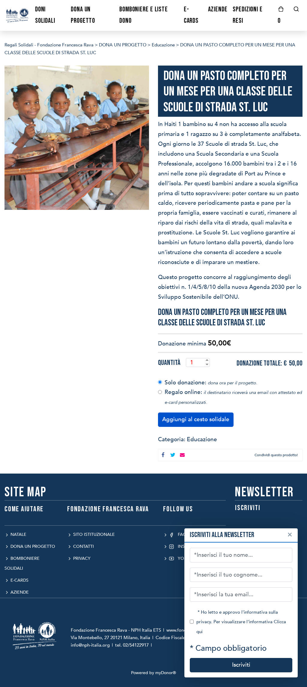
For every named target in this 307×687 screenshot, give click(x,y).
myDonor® (165, 673)
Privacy (81, 558)
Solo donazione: (211, 382)
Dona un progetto (32, 546)
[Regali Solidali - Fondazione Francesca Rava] (17, 15)
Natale (17, 534)
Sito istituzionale (93, 534)
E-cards (18, 580)
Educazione (202, 439)
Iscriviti (241, 665)
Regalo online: (233, 397)
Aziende (19, 592)
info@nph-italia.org (90, 645)
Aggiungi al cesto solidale (195, 419)
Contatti (83, 546)
